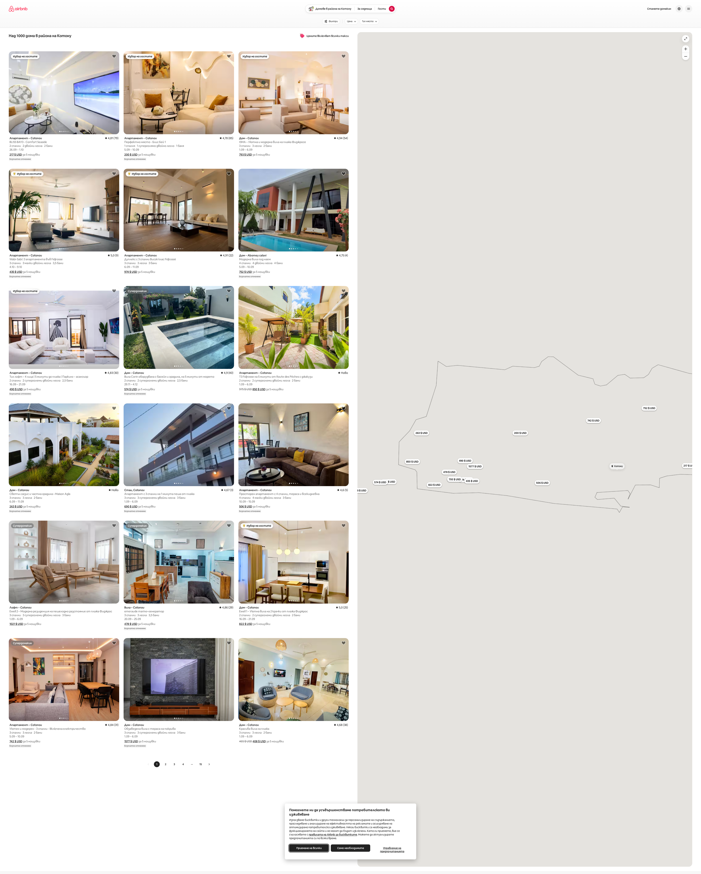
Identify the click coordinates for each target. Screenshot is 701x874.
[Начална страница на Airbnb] (18, 8)
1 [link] (156, 764)
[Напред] (209, 764)
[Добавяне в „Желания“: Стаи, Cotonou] (229, 408)
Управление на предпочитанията (392, 849)
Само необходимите (350, 848)
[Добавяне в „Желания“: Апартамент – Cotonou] (114, 56)
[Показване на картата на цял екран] (685, 38)
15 (200, 764)
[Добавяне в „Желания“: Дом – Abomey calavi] (343, 173)
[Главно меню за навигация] (688, 8)
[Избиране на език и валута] (679, 8)
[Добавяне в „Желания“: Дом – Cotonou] (343, 56)
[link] (148, 764)
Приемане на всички (309, 848)
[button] (15, 154)
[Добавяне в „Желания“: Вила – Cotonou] (229, 525)
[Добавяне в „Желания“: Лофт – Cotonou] (114, 525)
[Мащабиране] (685, 49)
